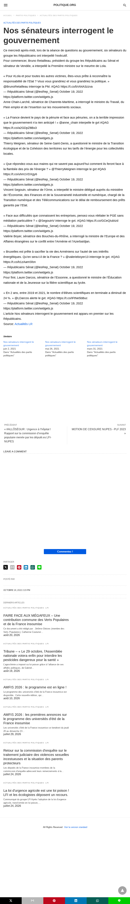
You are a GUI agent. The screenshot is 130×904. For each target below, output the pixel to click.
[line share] (39, 567)
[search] (125, 5)
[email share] (12, 567)
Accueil (7, 15)
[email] (32, 900)
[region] (65, 390)
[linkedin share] (26, 567)
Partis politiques (26, 15)
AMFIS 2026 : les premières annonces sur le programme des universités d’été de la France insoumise (35, 719)
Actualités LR (23, 324)
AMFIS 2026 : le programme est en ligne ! (35, 687)
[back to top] (122, 890)
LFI (47, 608)
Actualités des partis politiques (59, 15)
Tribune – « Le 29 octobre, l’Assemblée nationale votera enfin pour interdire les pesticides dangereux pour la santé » (32, 656)
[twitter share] (5, 567)
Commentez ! (65, 551)
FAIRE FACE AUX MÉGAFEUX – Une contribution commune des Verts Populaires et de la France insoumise (36, 620)
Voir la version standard (75, 827)
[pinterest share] (19, 567)
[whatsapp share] (32, 567)
